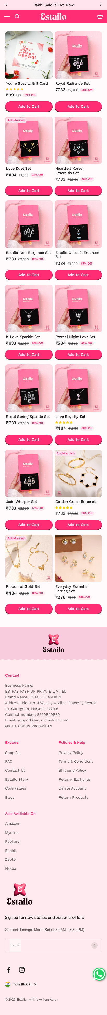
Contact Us (15, 770)
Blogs (9, 797)
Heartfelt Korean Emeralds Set (70, 170)
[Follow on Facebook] (8, 969)
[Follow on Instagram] (21, 969)
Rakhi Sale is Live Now (54, 5)
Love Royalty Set (70, 416)
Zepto (10, 859)
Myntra (11, 832)
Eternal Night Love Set (75, 337)
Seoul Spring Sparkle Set (28, 416)
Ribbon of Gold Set (23, 586)
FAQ (8, 761)
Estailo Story (16, 779)
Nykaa (10, 868)
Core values (15, 788)
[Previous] (6, 5)
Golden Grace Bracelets (76, 501)
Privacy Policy (71, 752)
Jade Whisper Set (21, 501)
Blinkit (11, 850)
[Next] (101, 5)
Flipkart (12, 841)
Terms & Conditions (76, 761)
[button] (14, 89)
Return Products (73, 797)
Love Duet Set (18, 168)
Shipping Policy (72, 770)
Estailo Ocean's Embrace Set (77, 254)
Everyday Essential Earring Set (72, 588)
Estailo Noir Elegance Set (28, 252)
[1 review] (29, 89)
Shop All (12, 752)
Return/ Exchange (75, 779)
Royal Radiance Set (72, 83)
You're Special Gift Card (27, 83)
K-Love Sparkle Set (23, 337)
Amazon (12, 823)
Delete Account (72, 788)
